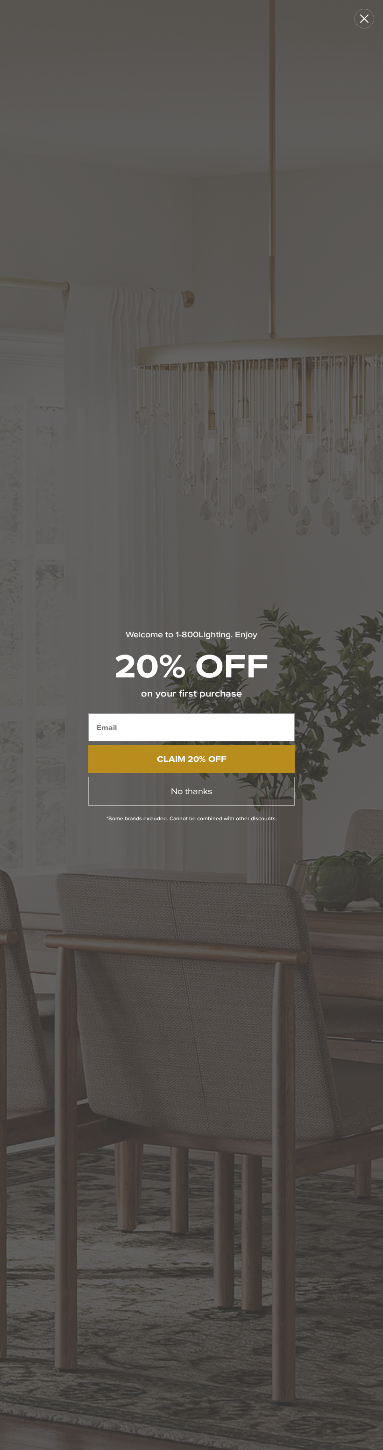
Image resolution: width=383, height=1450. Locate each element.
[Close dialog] (364, 18)
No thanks (191, 791)
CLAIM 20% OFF (192, 759)
